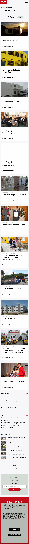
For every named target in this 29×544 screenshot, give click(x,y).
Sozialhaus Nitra (8, 318)
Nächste (17, 468)
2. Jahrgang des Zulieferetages (8, 132)
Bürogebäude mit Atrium (12, 101)
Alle (27, 393)
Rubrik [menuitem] (12, 17)
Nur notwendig (14, 539)
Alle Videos (25, 415)
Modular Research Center (11, 396)
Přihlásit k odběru (14, 489)
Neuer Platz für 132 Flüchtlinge (9, 407)
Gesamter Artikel (8, 46)
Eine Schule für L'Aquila (11, 288)
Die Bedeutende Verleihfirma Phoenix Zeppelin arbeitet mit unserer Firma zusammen (14, 350)
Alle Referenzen (24, 434)
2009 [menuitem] (20, 17)
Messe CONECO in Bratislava (13, 381)
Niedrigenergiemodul (10, 40)
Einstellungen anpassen (14, 534)
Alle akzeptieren (14, 529)
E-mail (14, 483)
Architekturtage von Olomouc (14, 195)
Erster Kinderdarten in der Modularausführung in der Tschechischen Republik (12, 257)
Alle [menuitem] (7, 17)
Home (2, 7)
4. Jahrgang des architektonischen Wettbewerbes (9, 164)
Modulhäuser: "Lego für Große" (12, 398)
